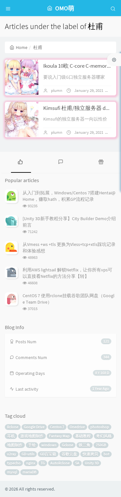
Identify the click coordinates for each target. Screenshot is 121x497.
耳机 (11, 436)
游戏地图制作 (32, 436)
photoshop (99, 426)
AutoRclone (60, 463)
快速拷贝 (90, 454)
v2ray (11, 454)
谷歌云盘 (69, 454)
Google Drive (34, 426)
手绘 (32, 445)
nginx (30, 463)
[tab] (20, 161)
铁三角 (84, 445)
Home (21, 47)
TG (43, 463)
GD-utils (28, 454)
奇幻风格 (104, 436)
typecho (14, 463)
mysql (12, 472)
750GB (101, 445)
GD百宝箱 (48, 454)
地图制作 (15, 445)
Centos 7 (57, 426)
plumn (56, 90)
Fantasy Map (59, 436)
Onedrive (77, 426)
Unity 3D (92, 463)
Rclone (12, 426)
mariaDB (29, 472)
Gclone (67, 445)
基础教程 (83, 436)
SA (77, 463)
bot (106, 454)
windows (48, 445)
